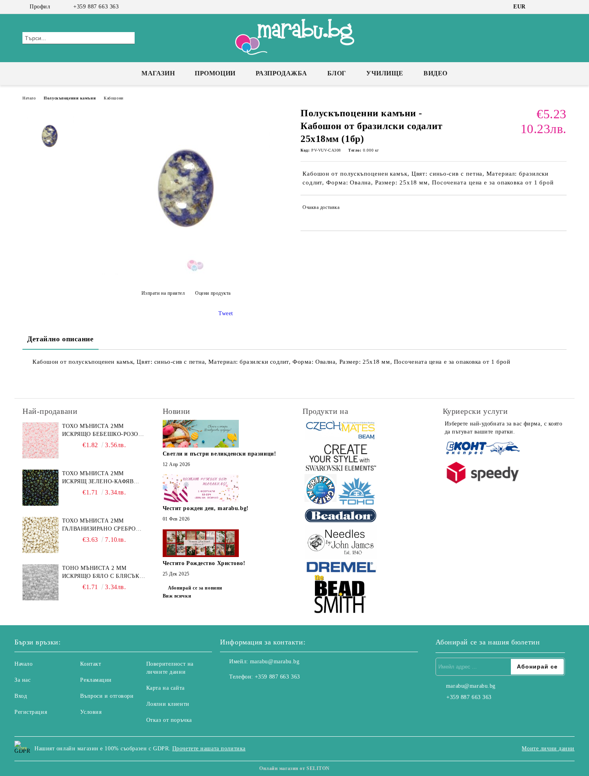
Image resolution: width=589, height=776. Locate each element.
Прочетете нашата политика (209, 749)
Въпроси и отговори (106, 696)
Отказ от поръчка (169, 720)
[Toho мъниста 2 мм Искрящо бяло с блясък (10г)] (40, 582)
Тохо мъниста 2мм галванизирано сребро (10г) (99, 525)
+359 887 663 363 (96, 7)
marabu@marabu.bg (275, 661)
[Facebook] (538, 6)
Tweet (225, 313)
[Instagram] (550, 6)
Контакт (90, 664)
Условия (90, 712)
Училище (384, 73)
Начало (29, 98)
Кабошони (113, 98)
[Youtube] (261, 693)
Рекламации (96, 680)
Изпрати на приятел (163, 293)
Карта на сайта (165, 688)
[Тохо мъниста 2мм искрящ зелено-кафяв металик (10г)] (40, 488)
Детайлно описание (60, 339)
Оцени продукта (213, 293)
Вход (20, 696)
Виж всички (177, 596)
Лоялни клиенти (168, 704)
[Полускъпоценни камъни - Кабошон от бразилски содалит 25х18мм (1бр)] (186, 273)
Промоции (215, 73)
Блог (336, 73)
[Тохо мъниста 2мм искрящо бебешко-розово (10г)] (40, 440)
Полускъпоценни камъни (70, 98)
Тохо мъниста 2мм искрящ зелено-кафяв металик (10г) (98, 478)
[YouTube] (562, 6)
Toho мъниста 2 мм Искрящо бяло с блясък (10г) (100, 572)
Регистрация (30, 712)
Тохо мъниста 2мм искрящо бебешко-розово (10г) (104, 430)
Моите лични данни (548, 749)
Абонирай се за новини (195, 588)
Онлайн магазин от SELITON (294, 768)
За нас (22, 680)
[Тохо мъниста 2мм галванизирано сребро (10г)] (40, 535)
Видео (436, 73)
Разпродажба (281, 73)
